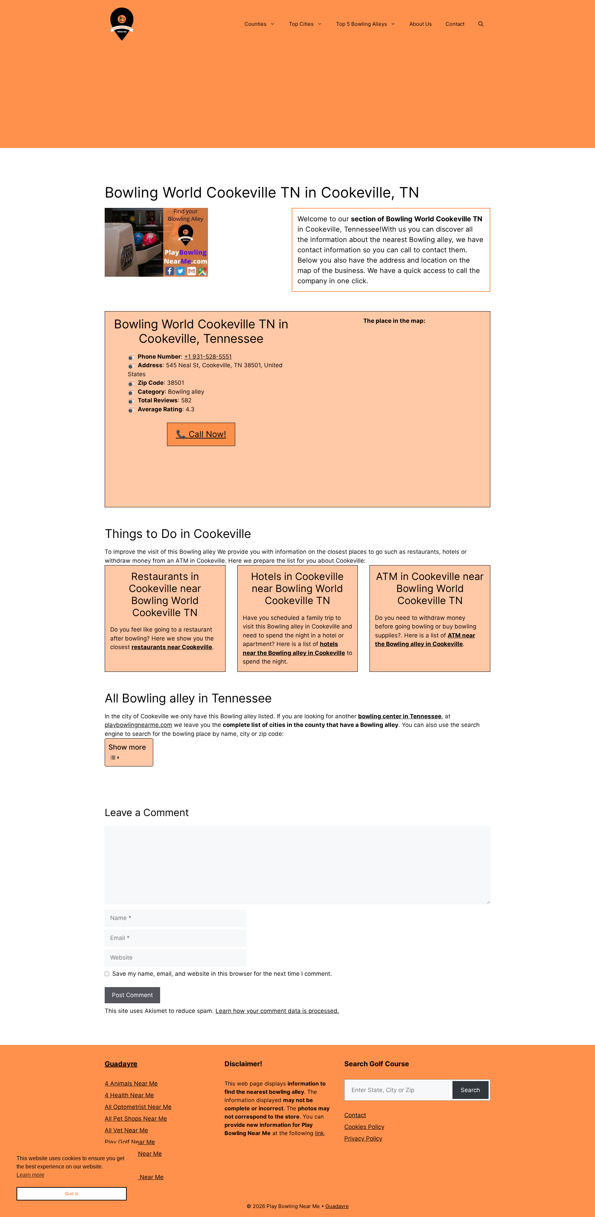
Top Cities (301, 24)
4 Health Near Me (129, 1095)
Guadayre (121, 1064)
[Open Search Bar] (480, 24)
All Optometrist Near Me (138, 1106)
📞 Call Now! (201, 434)
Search (470, 1090)
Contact (455, 24)
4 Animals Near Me (131, 1083)
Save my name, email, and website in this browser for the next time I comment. (222, 973)
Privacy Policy (363, 1138)
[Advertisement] (297, 100)
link (319, 1133)
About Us (420, 24)
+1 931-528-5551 (208, 356)
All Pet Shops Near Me (136, 1118)
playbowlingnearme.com (138, 724)
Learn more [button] (30, 1175)
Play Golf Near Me (130, 1142)
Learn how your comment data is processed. (277, 1010)
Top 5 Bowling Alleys (361, 24)
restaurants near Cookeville (172, 647)
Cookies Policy (364, 1126)
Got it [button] (71, 1193)
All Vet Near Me (126, 1130)
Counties (255, 24)
